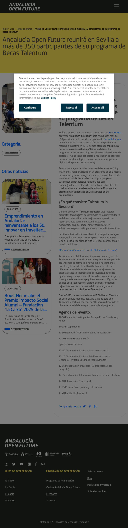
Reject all (72, 107)
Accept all (98, 107)
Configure (30, 107)
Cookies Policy (48, 97)
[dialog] (64, 95)
